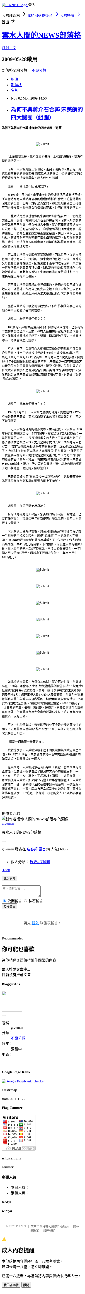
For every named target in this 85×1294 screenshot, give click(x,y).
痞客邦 (32, 849)
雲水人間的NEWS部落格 (41, 35)
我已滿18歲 (11, 1285)
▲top (6, 870)
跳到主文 (9, 48)
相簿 (14, 79)
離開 (26, 1285)
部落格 (16, 85)
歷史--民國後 (40, 862)
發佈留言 (9, 906)
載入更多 (9, 878)
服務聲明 (49, 1230)
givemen (8, 823)
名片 (14, 90)
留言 (42, 849)
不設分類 (39, 70)
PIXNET (21, 1226)
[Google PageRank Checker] (23, 1081)
